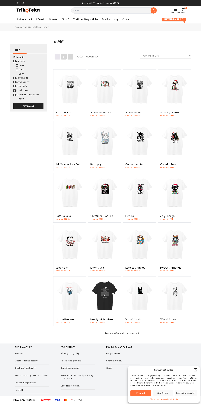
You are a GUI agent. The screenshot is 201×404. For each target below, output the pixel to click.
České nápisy (23, 82)
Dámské (53, 19)
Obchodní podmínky (25, 368)
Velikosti (19, 353)
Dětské (65, 19)
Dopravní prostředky (27, 94)
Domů (18, 27)
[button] (195, 370)
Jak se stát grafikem (71, 360)
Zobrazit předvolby (185, 393)
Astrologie (22, 77)
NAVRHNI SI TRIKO (173, 19)
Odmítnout (163, 393)
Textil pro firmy (110, 19)
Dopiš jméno (22, 90)
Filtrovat (28, 106)
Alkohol (20, 61)
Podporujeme (113, 353)
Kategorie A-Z (24, 19)
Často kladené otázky (26, 360)
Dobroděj (21, 86)
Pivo (21, 69)
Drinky (22, 65)
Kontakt (19, 390)
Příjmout (140, 393)
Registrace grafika (70, 368)
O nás (125, 19)
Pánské (40, 19)
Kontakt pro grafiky (70, 385)
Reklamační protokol (25, 382)
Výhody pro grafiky (70, 353)
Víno (21, 73)
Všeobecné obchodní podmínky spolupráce (77, 377)
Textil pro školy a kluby (85, 19)
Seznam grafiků (114, 360)
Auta (21, 98)
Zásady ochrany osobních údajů (164, 399)
